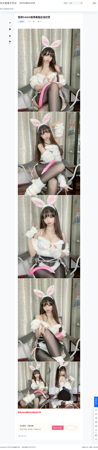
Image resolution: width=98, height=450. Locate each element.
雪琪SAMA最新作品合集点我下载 (29, 412)
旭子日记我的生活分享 (27, 3)
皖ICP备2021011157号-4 (29, 447)
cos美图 (21, 21)
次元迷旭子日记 (15, 447)
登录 (94, 3)
